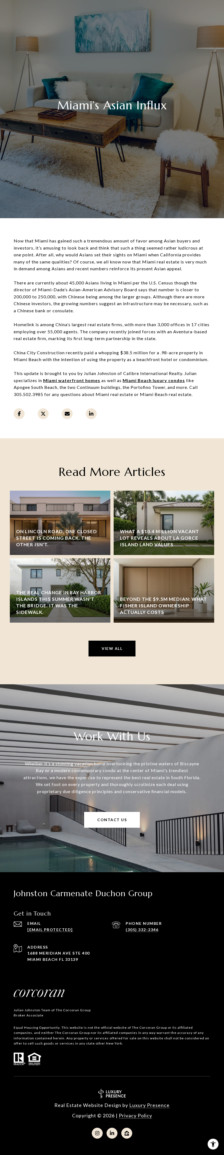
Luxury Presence (149, 1105)
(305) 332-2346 (142, 929)
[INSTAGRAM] (97, 1133)
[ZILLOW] (126, 1133)
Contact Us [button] (112, 819)
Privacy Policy (135, 1115)
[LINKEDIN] (112, 1133)
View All (112, 648)
